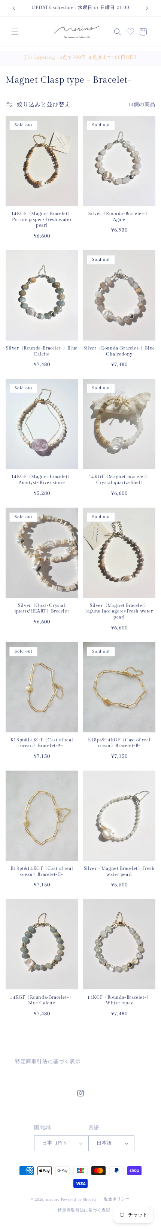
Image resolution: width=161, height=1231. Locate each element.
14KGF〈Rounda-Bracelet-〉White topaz (119, 1000)
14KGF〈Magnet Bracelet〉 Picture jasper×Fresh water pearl (41, 219)
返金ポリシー (117, 1199)
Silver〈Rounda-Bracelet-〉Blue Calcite (42, 351)
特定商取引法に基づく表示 (47, 1061)
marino (53, 1199)
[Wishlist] (130, 30)
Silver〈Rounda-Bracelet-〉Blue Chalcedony (119, 351)
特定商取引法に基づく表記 (84, 1210)
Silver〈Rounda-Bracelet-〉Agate (119, 216)
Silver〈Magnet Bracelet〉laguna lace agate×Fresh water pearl (119, 611)
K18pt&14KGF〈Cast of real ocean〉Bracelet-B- (119, 742)
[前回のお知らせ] (14, 8)
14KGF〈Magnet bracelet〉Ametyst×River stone (41, 479)
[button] (15, 32)
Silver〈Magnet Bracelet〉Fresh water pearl (119, 871)
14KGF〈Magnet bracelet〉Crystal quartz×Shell (119, 479)
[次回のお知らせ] (147, 8)
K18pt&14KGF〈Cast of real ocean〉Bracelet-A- (41, 742)
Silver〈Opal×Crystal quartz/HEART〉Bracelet (42, 608)
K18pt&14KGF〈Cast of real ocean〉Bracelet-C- (41, 871)
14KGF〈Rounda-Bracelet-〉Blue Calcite (42, 1000)
